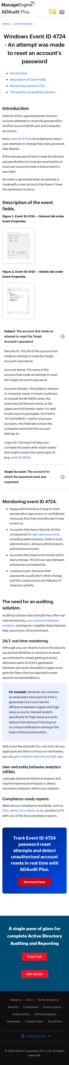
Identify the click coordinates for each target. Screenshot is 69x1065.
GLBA (40, 810)
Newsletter (14, 1021)
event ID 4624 (20, 457)
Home (6, 23)
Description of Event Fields (28, 79)
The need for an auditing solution (32, 92)
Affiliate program (45, 1014)
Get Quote (34, 974)
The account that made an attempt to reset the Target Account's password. (28, 336)
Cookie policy (21, 1014)
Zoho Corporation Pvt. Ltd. (33, 1050)
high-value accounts (45, 534)
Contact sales (34, 1021)
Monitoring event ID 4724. (27, 86)
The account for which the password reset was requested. (27, 477)
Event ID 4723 (20, 139)
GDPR (60, 810)
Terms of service (48, 1000)
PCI (22, 810)
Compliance (31, 1007)
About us (16, 1000)
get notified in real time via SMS (35, 756)
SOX (5, 810)
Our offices (55, 1021)
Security (13, 1007)
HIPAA (14, 810)
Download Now (34, 882)
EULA (29, 1000)
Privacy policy (52, 1007)
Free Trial (34, 957)
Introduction (18, 73)
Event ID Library (22, 23)
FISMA (30, 810)
